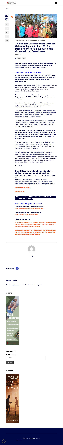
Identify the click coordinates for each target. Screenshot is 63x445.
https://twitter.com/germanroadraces (26, 214)
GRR (19, 58)
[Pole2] (12, 345)
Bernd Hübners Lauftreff (22, 188)
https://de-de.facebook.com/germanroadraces (29, 208)
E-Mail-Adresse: (11, 355)
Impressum (19, 440)
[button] (3, 441)
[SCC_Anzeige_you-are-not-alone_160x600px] (12, 422)
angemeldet (15, 285)
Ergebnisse (18, 54)
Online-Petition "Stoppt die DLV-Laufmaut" (28, 72)
